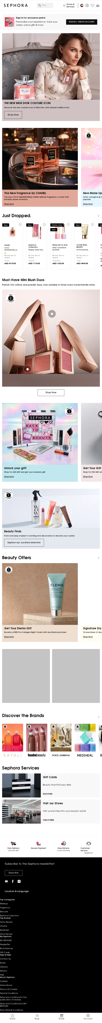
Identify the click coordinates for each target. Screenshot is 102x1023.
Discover (47, 794)
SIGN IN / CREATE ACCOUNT (81, 22)
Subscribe (13, 873)
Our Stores (48, 820)
